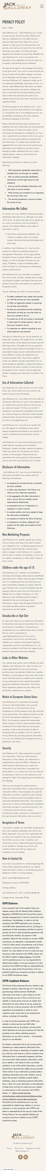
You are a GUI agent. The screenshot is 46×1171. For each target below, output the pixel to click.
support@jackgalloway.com (13, 636)
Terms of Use (19, 1148)
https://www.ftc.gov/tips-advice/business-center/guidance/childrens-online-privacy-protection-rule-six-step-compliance (22, 1096)
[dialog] (8, 1169)
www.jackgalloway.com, (30, 113)
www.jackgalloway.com (19, 420)
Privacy (9, 1148)
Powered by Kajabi (23, 1165)
